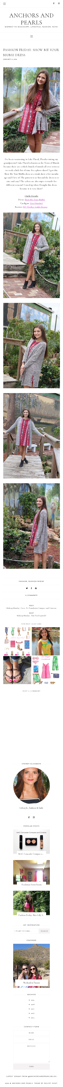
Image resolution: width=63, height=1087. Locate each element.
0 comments (31, 595)
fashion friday (36, 581)
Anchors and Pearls (31, 19)
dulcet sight (50, 1083)
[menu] (4, 3)
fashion (23, 581)
